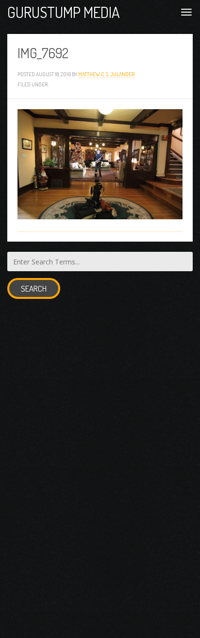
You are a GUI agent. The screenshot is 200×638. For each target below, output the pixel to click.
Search (34, 288)
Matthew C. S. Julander (106, 74)
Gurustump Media (63, 11)
